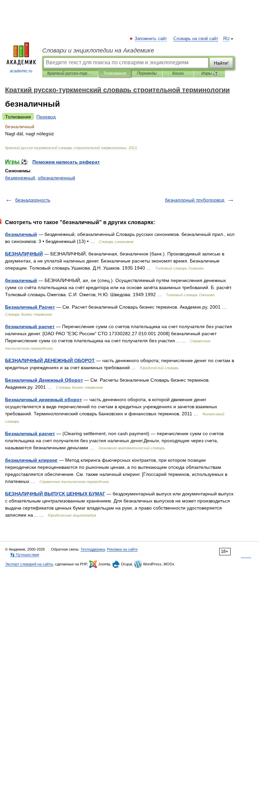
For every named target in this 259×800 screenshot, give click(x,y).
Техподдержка (93, 549)
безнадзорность (32, 200)
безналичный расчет (30, 326)
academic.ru (21, 71)
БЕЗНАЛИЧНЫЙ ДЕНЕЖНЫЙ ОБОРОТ (50, 360)
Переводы (147, 73)
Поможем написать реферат (66, 162)
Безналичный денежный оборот (43, 399)
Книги (178, 73)
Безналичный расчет (30, 433)
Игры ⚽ (209, 73)
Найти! (221, 63)
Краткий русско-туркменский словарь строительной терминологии (70, 73)
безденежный (20, 177)
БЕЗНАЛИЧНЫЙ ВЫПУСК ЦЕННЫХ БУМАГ (55, 493)
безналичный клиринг (31, 460)
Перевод (46, 116)
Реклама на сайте (122, 549)
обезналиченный (56, 177)
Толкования (114, 73)
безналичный (21, 234)
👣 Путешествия (24, 555)
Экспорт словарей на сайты (29, 564)
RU (226, 38)
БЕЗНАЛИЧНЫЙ (24, 253)
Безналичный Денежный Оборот (44, 380)
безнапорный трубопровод (194, 200)
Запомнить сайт (151, 38)
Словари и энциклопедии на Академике (98, 50)
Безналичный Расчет (30, 307)
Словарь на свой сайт (195, 38)
